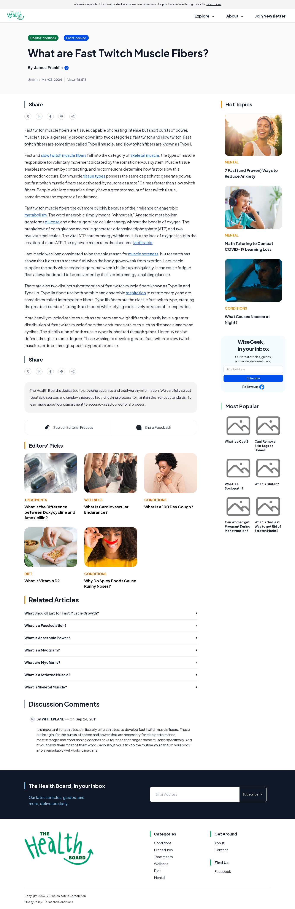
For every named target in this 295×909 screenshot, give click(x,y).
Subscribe (253, 378)
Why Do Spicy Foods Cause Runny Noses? (110, 583)
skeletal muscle (144, 155)
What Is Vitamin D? (42, 580)
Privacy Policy (33, 902)
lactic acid (142, 242)
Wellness (93, 500)
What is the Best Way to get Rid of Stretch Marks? (268, 526)
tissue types (94, 175)
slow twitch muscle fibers (63, 155)
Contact (221, 850)
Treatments (35, 500)
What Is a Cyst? (236, 441)
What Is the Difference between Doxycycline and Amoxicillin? (49, 512)
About (219, 843)
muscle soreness (143, 253)
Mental (232, 162)
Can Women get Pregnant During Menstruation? (237, 526)
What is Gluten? (267, 484)
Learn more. (213, 4)
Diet (28, 573)
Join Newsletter (270, 15)
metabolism (35, 214)
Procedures (163, 850)
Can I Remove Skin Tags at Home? (265, 445)
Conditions (155, 500)
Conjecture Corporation (70, 896)
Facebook (222, 871)
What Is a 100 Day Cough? (168, 506)
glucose (52, 221)
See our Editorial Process (73, 427)
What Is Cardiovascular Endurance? (106, 509)
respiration (136, 292)
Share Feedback (157, 427)
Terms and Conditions (58, 902)
